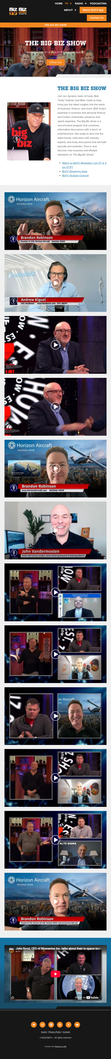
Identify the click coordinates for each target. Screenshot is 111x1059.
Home (59, 3)
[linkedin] (51, 1025)
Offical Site (55, 62)
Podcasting (98, 3)
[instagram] (42, 1025)
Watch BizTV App (93, 10)
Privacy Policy (54, 1031)
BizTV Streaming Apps (74, 171)
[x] (68, 1025)
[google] (60, 1025)
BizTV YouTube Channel (75, 175)
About (70, 10)
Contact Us (96, 17)
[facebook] (34, 1025)
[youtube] (77, 1025)
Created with (55, 1046)
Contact (66, 1031)
